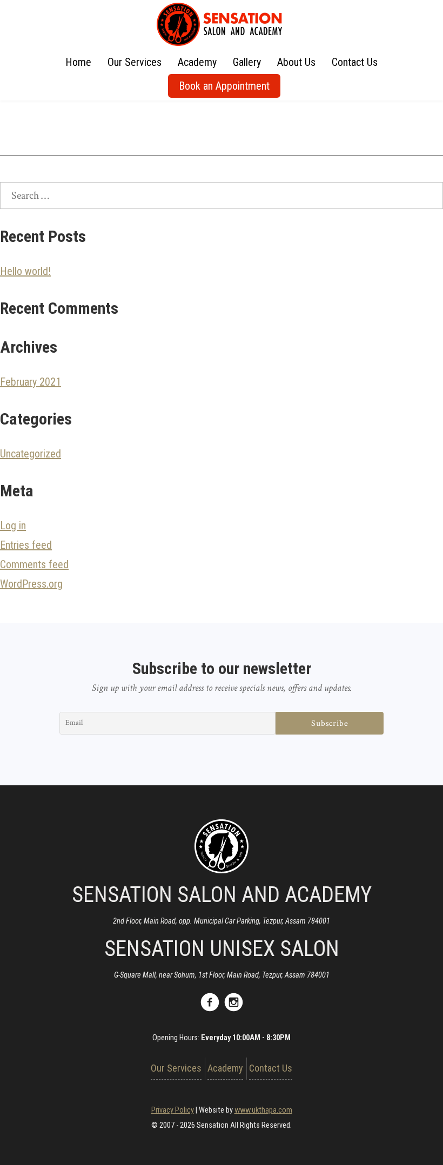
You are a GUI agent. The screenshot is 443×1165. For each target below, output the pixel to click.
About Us (296, 62)
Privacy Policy (172, 1110)
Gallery (247, 62)
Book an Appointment (224, 85)
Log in (13, 525)
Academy (197, 62)
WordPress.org (31, 583)
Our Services (135, 62)
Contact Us (355, 62)
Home (78, 62)
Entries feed (26, 544)
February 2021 (30, 381)
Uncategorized (30, 453)
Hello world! (25, 271)
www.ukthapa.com (263, 1110)
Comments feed (34, 564)
